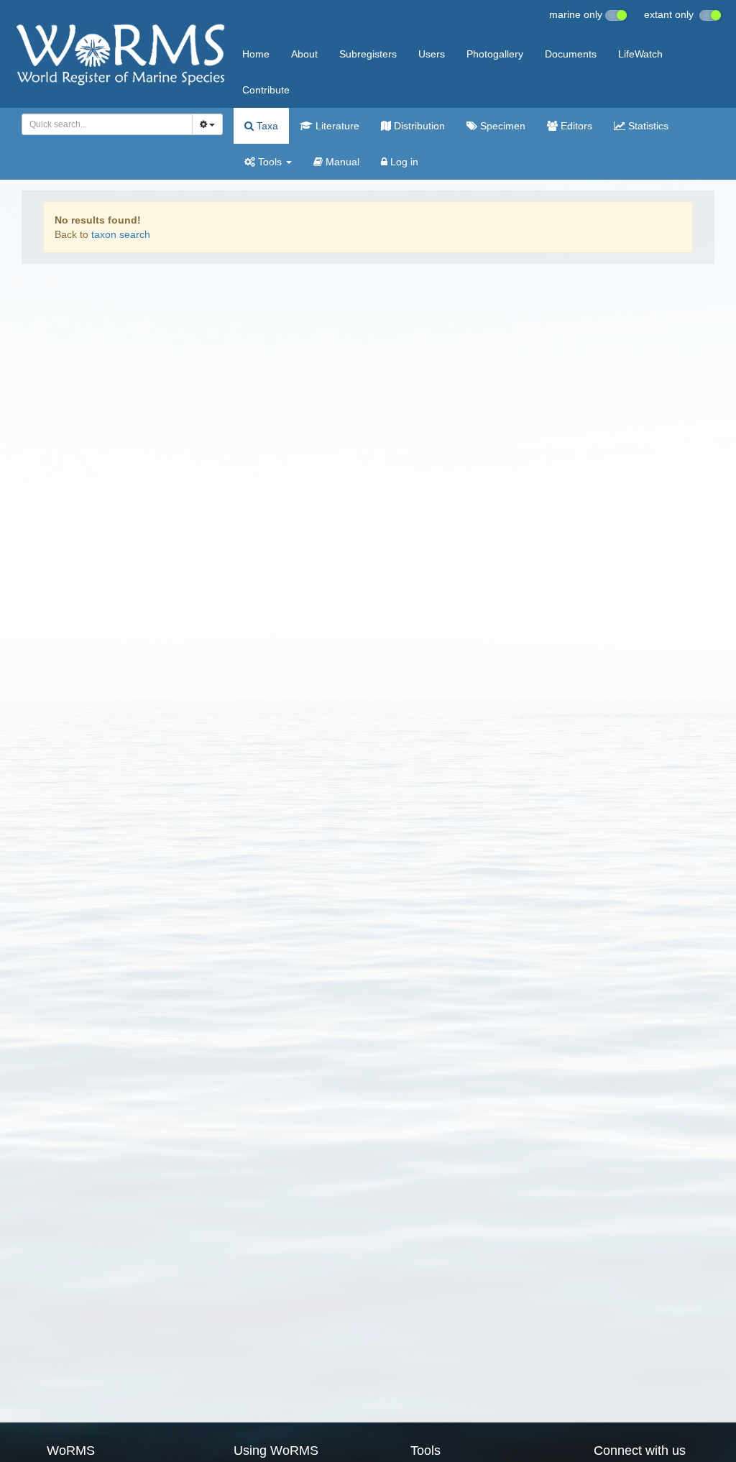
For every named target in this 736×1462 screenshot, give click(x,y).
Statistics (646, 126)
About (304, 54)
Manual (341, 161)
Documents (571, 54)
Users (431, 54)
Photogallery (494, 54)
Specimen (501, 126)
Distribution (418, 126)
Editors (575, 126)
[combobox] (107, 124)
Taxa (266, 126)
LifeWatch (640, 54)
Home (256, 54)
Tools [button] (270, 161)
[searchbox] (103, 124)
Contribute (266, 90)
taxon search (120, 234)
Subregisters (368, 54)
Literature (336, 126)
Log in (402, 161)
